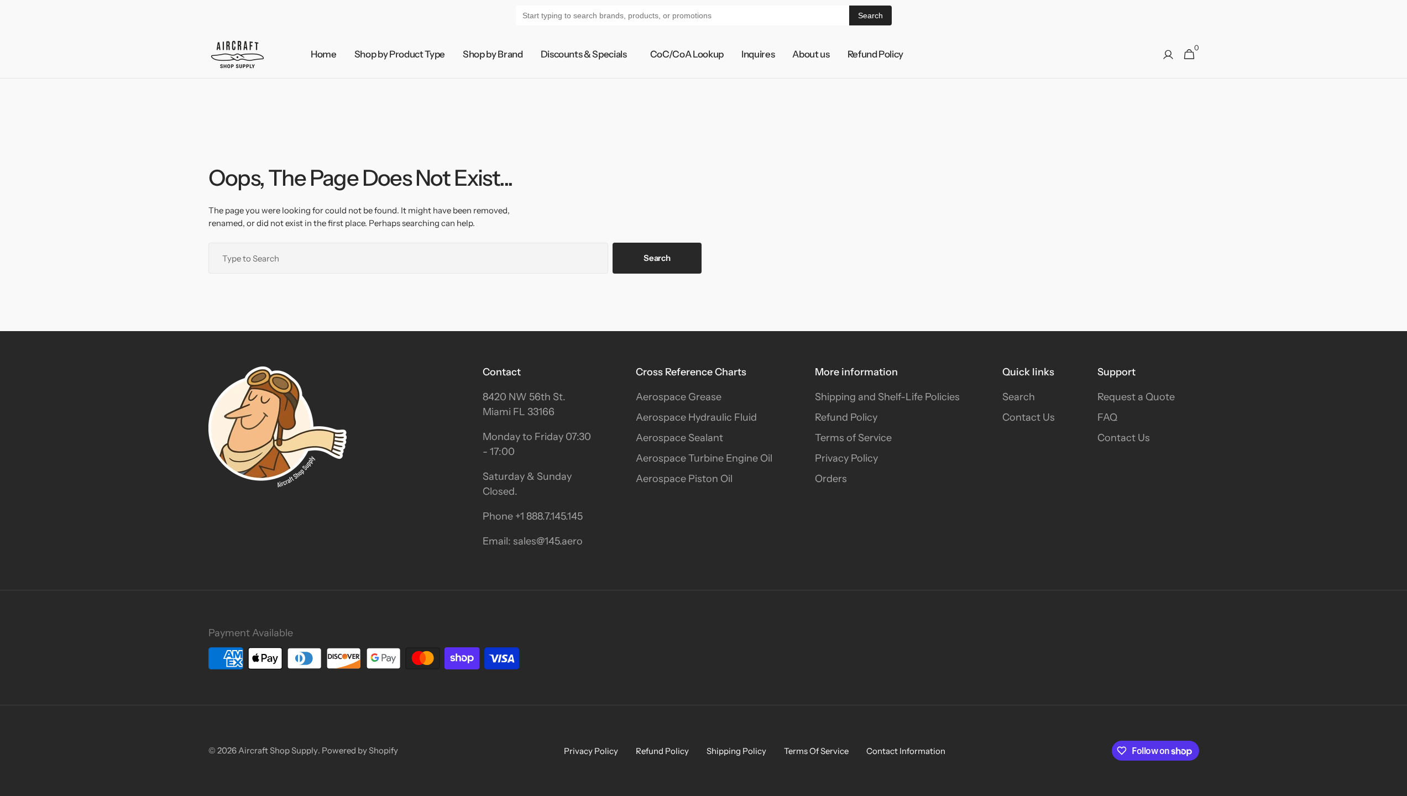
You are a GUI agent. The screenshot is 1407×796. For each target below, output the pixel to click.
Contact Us (1028, 417)
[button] (1168, 55)
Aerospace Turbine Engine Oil (704, 458)
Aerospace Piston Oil (684, 479)
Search (870, 15)
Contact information (905, 751)
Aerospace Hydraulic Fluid (696, 417)
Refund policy (662, 751)
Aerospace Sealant (679, 438)
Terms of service (816, 751)
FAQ (1107, 417)
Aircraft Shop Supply (278, 750)
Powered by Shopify (360, 750)
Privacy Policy (846, 458)
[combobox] (408, 258)
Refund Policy (846, 417)
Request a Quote (1136, 397)
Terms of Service (853, 438)
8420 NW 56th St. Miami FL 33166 (524, 404)
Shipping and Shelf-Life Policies (887, 397)
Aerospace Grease (678, 397)
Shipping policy (736, 751)
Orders (831, 479)
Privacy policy (591, 751)
